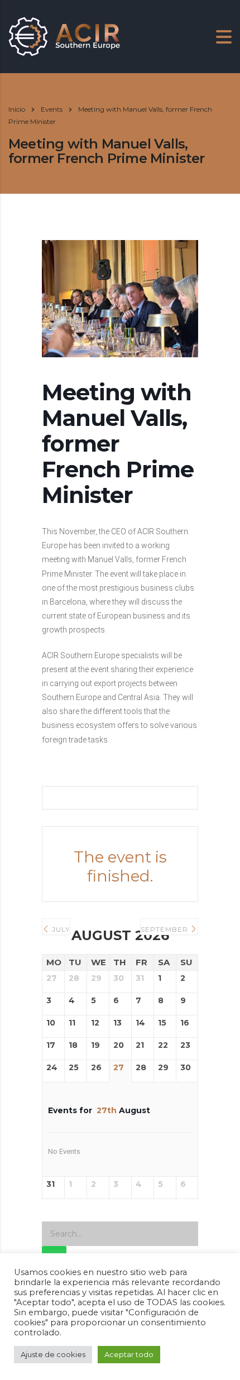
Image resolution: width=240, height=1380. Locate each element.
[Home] (64, 35)
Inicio (16, 109)
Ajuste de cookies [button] (53, 1354)
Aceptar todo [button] (128, 1354)
